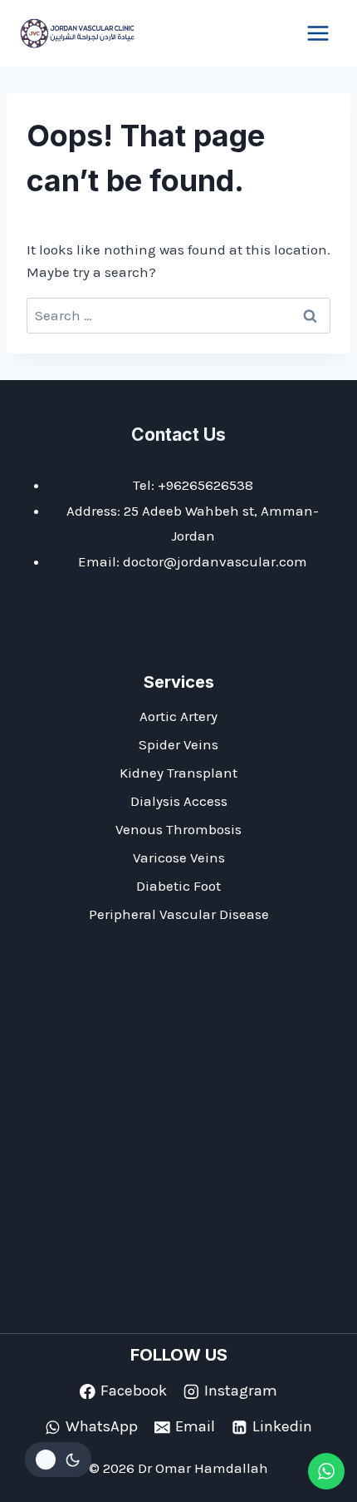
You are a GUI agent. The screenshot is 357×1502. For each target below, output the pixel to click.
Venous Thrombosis (178, 829)
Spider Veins (178, 744)
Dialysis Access (178, 801)
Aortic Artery (178, 716)
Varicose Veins (179, 857)
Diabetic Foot (178, 885)
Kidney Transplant (178, 772)
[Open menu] (317, 33)
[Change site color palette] (58, 1459)
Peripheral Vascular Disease (179, 914)
